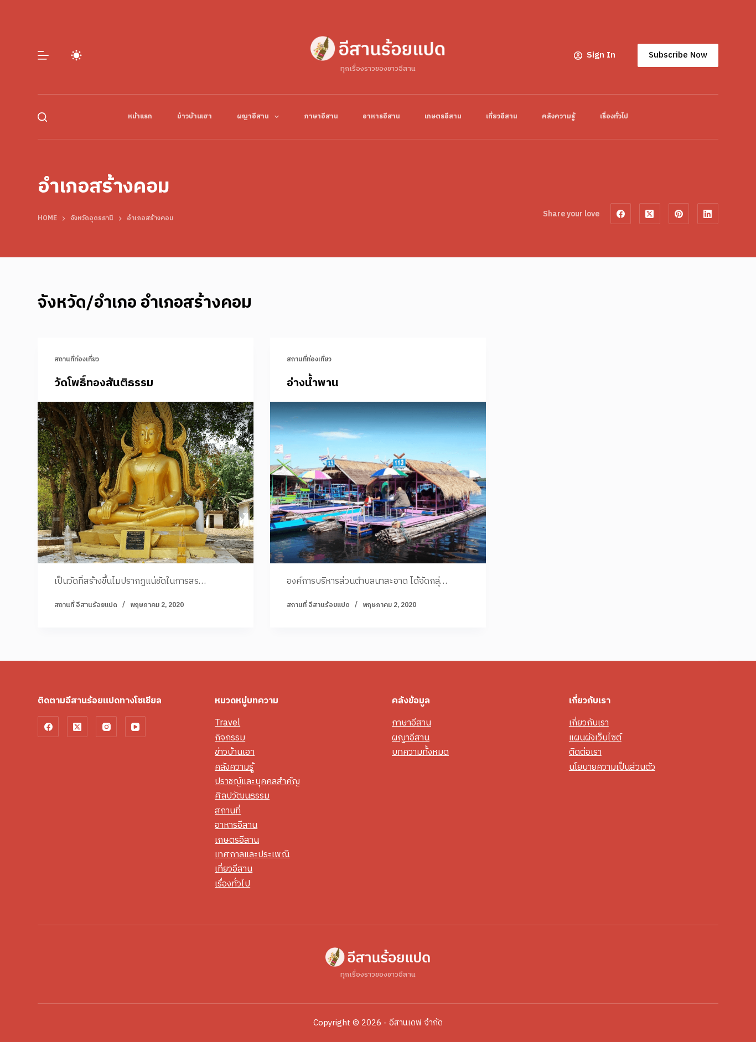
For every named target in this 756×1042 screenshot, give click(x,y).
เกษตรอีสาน (442, 116)
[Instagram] (106, 726)
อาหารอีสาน (381, 116)
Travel (227, 723)
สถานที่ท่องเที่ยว (76, 359)
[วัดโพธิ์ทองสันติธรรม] (145, 482)
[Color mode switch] (76, 55)
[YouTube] (135, 726)
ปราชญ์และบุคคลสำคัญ (257, 781)
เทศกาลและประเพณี (252, 854)
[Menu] (43, 55)
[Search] (42, 117)
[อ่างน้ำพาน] (378, 482)
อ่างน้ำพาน (313, 383)
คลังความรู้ (558, 116)
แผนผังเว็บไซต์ (595, 737)
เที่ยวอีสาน (501, 116)
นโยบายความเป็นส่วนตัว (612, 767)
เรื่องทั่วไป (614, 116)
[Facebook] (620, 213)
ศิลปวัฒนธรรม (242, 796)
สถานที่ (228, 810)
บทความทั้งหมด (420, 752)
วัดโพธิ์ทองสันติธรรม (103, 383)
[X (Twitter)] (649, 213)
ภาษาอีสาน (321, 116)
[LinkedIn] (707, 213)
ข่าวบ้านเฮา (194, 116)
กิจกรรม (230, 737)
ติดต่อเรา (585, 752)
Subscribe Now (678, 55)
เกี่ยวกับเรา (589, 723)
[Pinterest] (679, 213)
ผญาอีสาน (252, 116)
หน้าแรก (140, 116)
